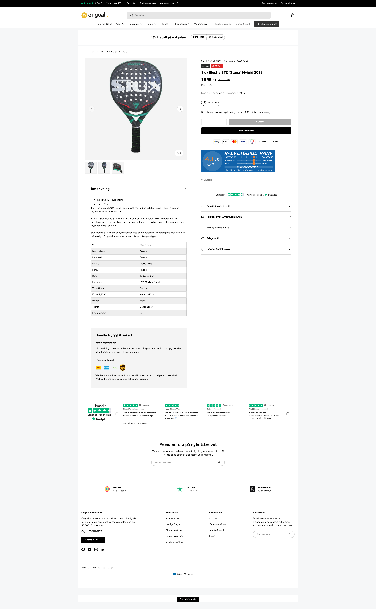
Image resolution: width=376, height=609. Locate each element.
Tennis (149, 23)
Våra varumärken (217, 524)
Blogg (212, 536)
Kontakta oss (172, 518)
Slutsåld (260, 122)
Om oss (213, 518)
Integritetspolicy (174, 541)
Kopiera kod (217, 37)
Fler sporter (181, 23)
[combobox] (199, 15)
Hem (93, 52)
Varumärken (200, 23)
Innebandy (133, 23)
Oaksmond (112, 568)
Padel (118, 23)
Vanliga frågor (173, 524)
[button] (293, 15)
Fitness (164, 23)
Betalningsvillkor (174, 536)
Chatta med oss (92, 540)
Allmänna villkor (174, 530)
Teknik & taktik (242, 23)
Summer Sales (104, 23)
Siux (203, 61)
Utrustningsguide (223, 23)
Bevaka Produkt (246, 130)
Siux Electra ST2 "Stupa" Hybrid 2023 (112, 52)
